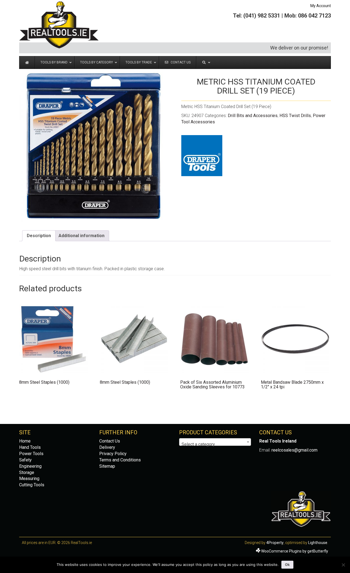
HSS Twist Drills (295, 115)
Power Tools (31, 453)
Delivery (107, 447)
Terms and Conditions (120, 460)
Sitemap (107, 466)
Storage (26, 472)
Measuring (29, 478)
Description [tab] (39, 235)
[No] (343, 565)
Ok (287, 564)
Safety (25, 460)
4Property (275, 542)
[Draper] (201, 155)
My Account (320, 6)
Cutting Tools (31, 484)
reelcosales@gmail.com (294, 450)
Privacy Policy (113, 453)
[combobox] (215, 442)
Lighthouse (317, 542)
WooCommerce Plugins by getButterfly (294, 551)
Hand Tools (30, 447)
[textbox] (215, 444)
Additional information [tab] (81, 235)
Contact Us (109, 441)
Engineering (30, 466)
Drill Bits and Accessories (253, 115)
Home (25, 441)
